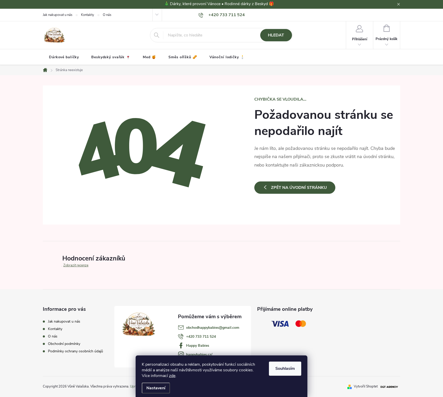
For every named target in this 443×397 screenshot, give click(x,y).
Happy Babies (197, 345)
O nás (107, 15)
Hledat (276, 35)
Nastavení (155, 388)
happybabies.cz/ (199, 354)
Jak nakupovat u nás (57, 15)
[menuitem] (64, 57)
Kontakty (87, 15)
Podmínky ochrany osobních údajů (75, 351)
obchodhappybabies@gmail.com (212, 327)
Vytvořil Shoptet (366, 386)
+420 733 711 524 (201, 336)
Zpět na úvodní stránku (299, 187)
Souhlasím (285, 368)
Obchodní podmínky (64, 343)
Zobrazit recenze (75, 265)
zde (172, 376)
